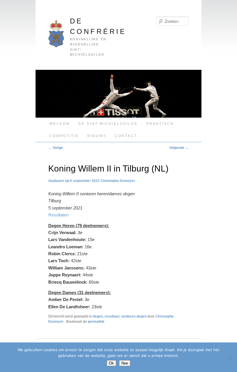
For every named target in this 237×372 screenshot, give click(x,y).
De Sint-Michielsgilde (108, 124)
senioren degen (134, 316)
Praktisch (160, 124)
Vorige (55, 148)
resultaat (112, 316)
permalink (96, 322)
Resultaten (58, 214)
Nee (124, 363)
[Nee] (230, 357)
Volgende (179, 148)
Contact (126, 136)
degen (98, 316)
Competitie (64, 136)
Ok (111, 363)
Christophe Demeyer (118, 181)
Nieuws (96, 136)
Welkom (59, 124)
